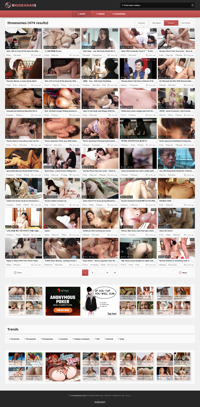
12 (115, 273)
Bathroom (49, 265)
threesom (15, 339)
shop (122, 339)
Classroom (134, 85)
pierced (109, 339)
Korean (61, 205)
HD (105, 85)
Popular (171, 23)
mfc (98, 339)
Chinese (55, 115)
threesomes (48, 339)
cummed (64, 339)
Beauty (124, 85)
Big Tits (56, 85)
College (64, 175)
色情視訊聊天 (100, 402)
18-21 (124, 55)
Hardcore (11, 175)
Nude (27, 175)
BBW (19, 205)
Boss (9, 55)
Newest (141, 23)
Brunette (18, 55)
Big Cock (55, 55)
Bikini (171, 115)
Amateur (87, 85)
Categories (119, 14)
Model (20, 175)
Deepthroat (98, 55)
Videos (101, 14)
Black (64, 235)
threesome (31, 339)
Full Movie (186, 23)
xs (24, 5)
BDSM (27, 205)
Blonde (179, 115)
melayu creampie (82, 339)
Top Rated (156, 23)
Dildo (53, 205)
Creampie (96, 145)
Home (82, 14)
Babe (92, 205)
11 (107, 273)
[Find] (192, 5)
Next (184, 273)
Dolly (104, 265)
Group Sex (173, 265)
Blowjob (179, 55)
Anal (47, 55)
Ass (15, 85)
